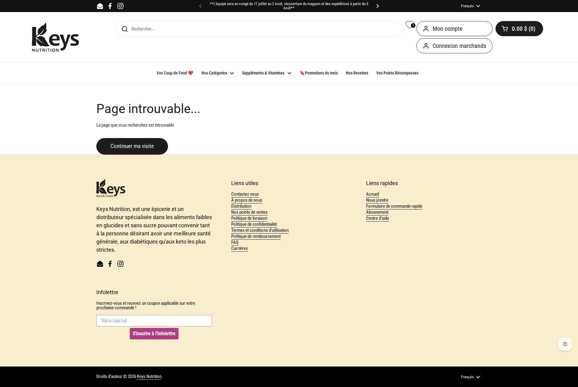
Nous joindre (377, 200)
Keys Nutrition (149, 376)
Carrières (239, 248)
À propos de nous (246, 200)
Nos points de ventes (249, 212)
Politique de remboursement (256, 236)
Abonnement (377, 212)
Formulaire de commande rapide (394, 206)
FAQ (234, 242)
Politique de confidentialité (254, 224)
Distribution (241, 206)
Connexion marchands (459, 45)
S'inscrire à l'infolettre (154, 333)
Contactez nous (245, 194)
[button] (519, 28)
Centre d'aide (377, 218)
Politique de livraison (249, 218)
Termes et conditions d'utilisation (260, 230)
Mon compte (447, 28)
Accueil (372, 194)
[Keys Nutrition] (55, 37)
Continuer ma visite (132, 146)
